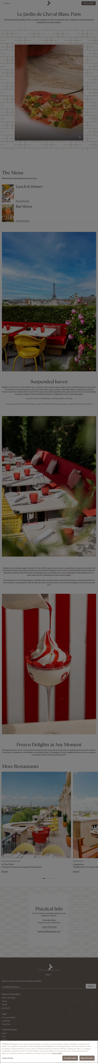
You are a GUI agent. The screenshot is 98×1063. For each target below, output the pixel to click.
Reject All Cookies (87, 1058)
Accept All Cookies (70, 1058)
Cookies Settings (7, 1058)
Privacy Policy (57, 1053)
